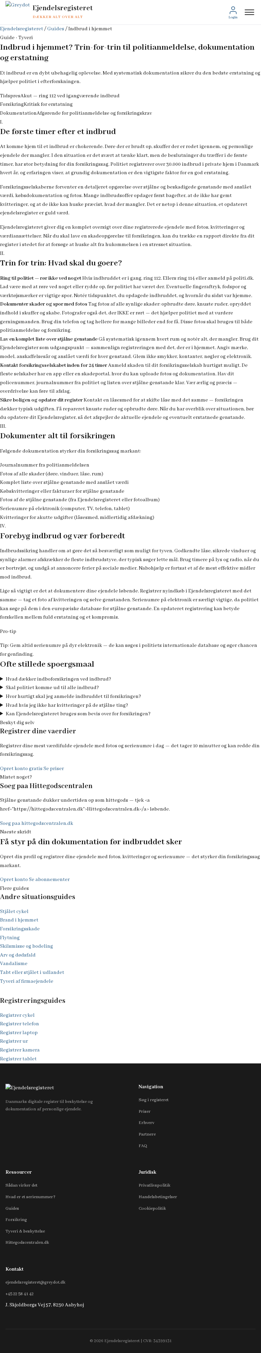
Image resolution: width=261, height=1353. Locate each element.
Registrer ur (14, 1041)
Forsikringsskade (20, 929)
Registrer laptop (19, 1033)
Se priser (54, 769)
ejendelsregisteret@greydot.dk (35, 1282)
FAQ (143, 1146)
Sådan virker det (21, 1185)
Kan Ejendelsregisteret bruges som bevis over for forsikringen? (78, 714)
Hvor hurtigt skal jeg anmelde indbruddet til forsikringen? (73, 697)
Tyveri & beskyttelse (25, 1231)
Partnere (147, 1134)
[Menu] (249, 12)
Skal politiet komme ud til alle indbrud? (52, 688)
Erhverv (146, 1123)
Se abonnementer (49, 880)
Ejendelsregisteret (21, 29)
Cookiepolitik (152, 1208)
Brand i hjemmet (19, 920)
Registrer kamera (20, 1050)
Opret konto (14, 880)
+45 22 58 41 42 (19, 1294)
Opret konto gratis (21, 769)
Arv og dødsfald (18, 955)
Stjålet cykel (14, 912)
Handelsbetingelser (158, 1197)
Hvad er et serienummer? (30, 1197)
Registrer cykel (17, 1015)
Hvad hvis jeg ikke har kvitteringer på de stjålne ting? (67, 705)
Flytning (10, 938)
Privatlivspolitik (154, 1185)
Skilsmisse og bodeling (26, 946)
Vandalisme (14, 964)
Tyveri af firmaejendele (26, 981)
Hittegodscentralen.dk (27, 1242)
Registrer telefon (19, 1024)
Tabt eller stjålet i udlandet (32, 972)
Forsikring (16, 1220)
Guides (55, 29)
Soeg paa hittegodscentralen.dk (36, 823)
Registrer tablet (18, 1059)
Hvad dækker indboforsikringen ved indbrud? (58, 679)
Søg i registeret (154, 1100)
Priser (145, 1111)
